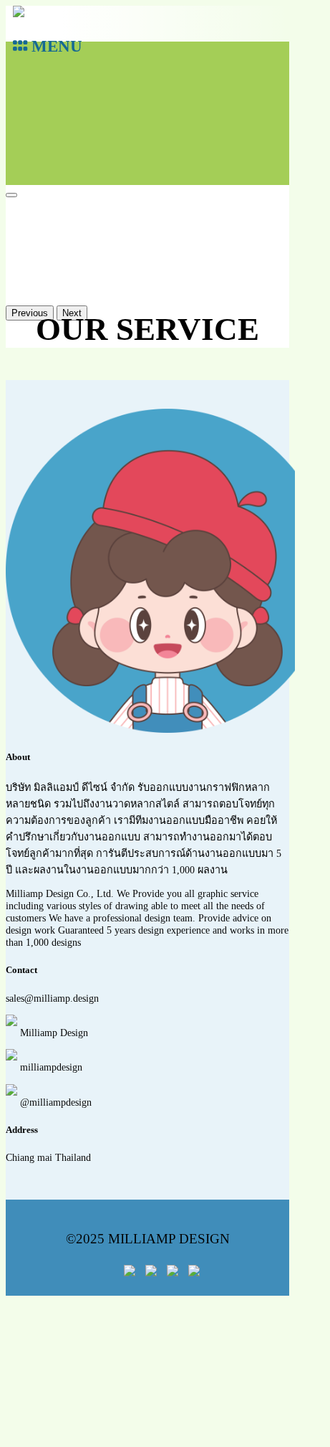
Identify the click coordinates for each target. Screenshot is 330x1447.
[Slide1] (11, 195)
